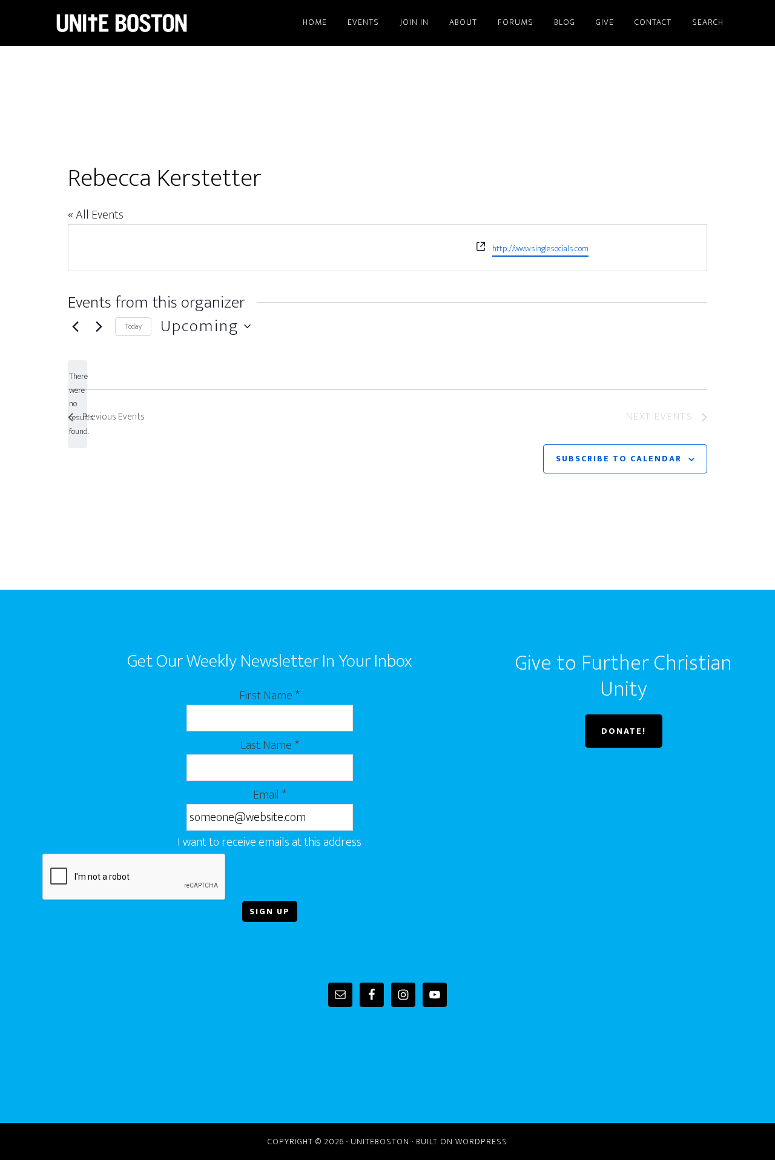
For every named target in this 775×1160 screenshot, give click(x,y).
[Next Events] (98, 326)
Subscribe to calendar (619, 459)
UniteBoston (151, 23)
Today (133, 326)
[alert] (77, 404)
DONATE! (623, 731)
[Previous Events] (75, 326)
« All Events (96, 215)
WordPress (481, 1141)
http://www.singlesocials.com (540, 248)
